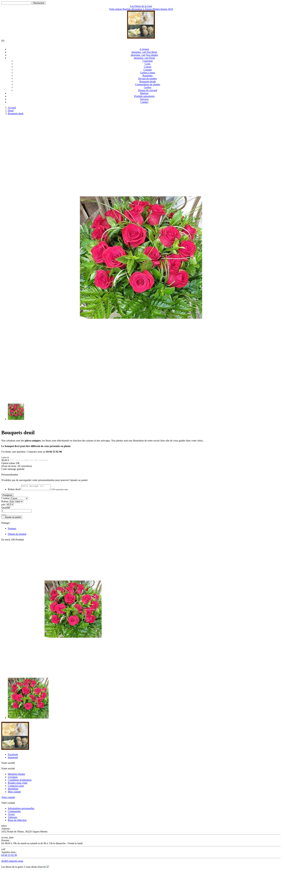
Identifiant (13, 788)
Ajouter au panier (12, 517)
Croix (147, 63)
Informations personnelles (21, 808)
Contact (144, 102)
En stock (5, 539)
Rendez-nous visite (17, 782)
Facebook (13, 754)
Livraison (13, 777)
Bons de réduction (17, 820)
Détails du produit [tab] (17, 534)
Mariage (144, 93)
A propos (144, 49)
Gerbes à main (147, 72)
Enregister (7, 495)
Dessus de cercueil (147, 90)
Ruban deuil (14, 489)
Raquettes (147, 75)
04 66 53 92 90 (9, 855)
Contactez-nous (16, 785)
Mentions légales (16, 774)
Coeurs (147, 66)
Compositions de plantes (147, 84)
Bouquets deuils (147, 81)
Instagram (13, 757)
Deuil (144, 58)
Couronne (147, 60)
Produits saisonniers (144, 96)
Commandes (14, 811)
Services (144, 99)
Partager (12, 528)
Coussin (147, 69)
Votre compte (8, 797)
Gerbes (147, 87)
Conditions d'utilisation (19, 780)
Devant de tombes (147, 78)
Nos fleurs (144, 52)
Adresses (12, 817)
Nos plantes (144, 55)
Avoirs (11, 814)
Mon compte (14, 791)
